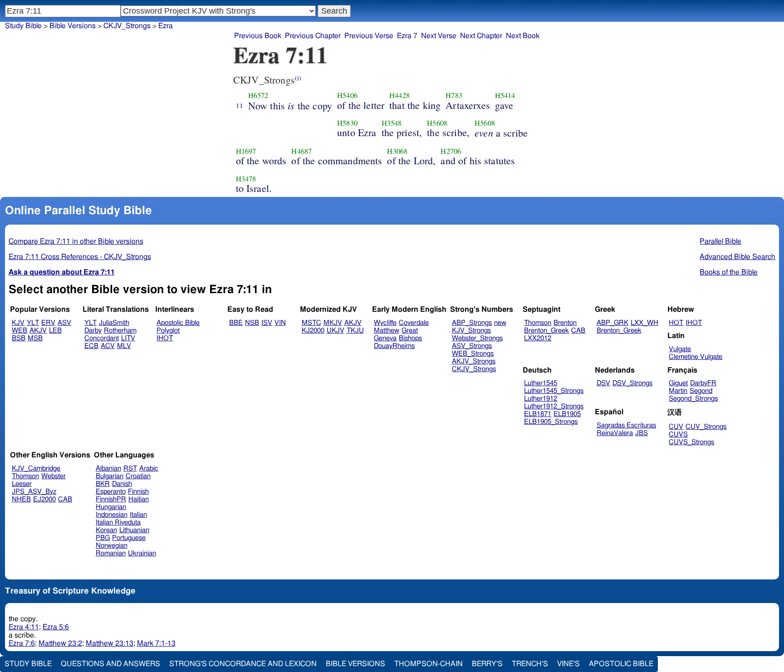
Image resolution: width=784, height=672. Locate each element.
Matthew (386, 330)
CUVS (678, 434)
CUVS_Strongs (691, 442)
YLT (33, 322)
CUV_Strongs (706, 426)
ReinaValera (615, 433)
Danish (122, 484)
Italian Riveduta (118, 522)
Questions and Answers (110, 663)
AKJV (38, 330)
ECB (91, 346)
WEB (19, 330)
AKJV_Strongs (473, 361)
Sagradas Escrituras (626, 425)
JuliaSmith (114, 322)
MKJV (332, 322)
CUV (676, 426)
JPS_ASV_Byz (34, 491)
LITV (128, 338)
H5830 (347, 123)
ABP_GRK (612, 322)
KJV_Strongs (471, 330)
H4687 (301, 151)
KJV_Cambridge (36, 468)
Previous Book (257, 35)
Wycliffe (385, 322)
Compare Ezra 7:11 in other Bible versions (76, 241)
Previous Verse (368, 35)
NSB (252, 322)
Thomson (537, 322)
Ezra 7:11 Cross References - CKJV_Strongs (80, 256)
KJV (18, 322)
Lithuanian (134, 530)
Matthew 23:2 (60, 643)
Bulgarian (109, 476)
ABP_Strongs (472, 322)
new (500, 322)
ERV (48, 322)
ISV (266, 322)
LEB (55, 330)
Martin (678, 391)
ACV (108, 346)
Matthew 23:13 (109, 643)
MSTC (311, 322)
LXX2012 (537, 338)
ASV (64, 322)
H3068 (397, 151)
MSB (35, 338)
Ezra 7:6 (22, 643)
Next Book (522, 35)
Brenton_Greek (546, 330)
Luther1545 (540, 383)
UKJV (335, 330)
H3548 (392, 123)
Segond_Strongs (693, 398)
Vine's (568, 663)
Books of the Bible (729, 272)
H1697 (246, 151)
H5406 (347, 95)
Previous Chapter (313, 35)
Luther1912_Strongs (553, 406)
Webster (53, 476)
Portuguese (129, 538)
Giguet (678, 383)
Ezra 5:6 (56, 627)
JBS (641, 433)
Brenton (565, 322)
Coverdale (414, 322)
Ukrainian (142, 553)
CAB (578, 330)
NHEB (21, 499)
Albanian (108, 468)
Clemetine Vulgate (695, 356)
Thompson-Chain (428, 663)
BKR (103, 484)
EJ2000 (44, 499)
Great (410, 330)
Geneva (385, 338)
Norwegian (111, 545)
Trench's (530, 663)
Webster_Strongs (477, 338)
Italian (138, 514)
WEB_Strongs (473, 353)
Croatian (138, 476)
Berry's (487, 663)
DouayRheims (394, 346)
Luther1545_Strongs (553, 391)
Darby (93, 330)
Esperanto (111, 491)
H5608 (437, 123)
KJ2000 (313, 330)
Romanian (111, 553)
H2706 (451, 151)
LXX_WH (644, 322)
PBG (103, 538)
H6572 (258, 95)
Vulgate (680, 349)
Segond (701, 391)
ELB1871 (537, 414)
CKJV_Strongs (474, 369)
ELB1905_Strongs (551, 421)
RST (130, 468)
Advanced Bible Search (737, 256)
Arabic (148, 468)
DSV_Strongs (632, 383)
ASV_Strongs (472, 346)
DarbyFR (703, 383)
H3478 (246, 179)
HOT (676, 322)
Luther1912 (540, 398)
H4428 (399, 95)
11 (239, 105)
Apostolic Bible (621, 663)
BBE (236, 322)
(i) (298, 78)
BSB (18, 338)
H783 (454, 95)
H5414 (505, 95)
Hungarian (111, 507)
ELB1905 (567, 414)
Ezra (165, 25)
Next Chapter (481, 35)
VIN (280, 322)
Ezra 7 (407, 35)
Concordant (101, 338)
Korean (106, 530)
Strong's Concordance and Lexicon (243, 663)
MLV (124, 346)
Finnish (138, 491)
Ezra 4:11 (24, 627)
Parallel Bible (720, 241)
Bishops (410, 338)
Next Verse (438, 35)
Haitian (138, 499)
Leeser (22, 484)
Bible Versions (72, 25)
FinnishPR (111, 499)
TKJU (355, 330)
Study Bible (23, 25)
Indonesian (111, 514)
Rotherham (120, 330)
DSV (603, 383)
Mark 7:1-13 (156, 643)
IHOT (165, 338)
